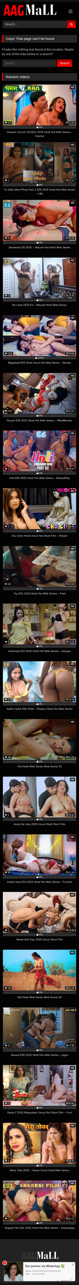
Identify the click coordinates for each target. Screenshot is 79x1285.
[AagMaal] (39, 1256)
